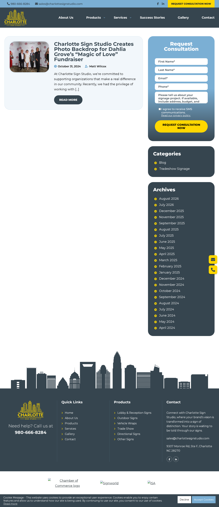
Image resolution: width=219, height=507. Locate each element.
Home (69, 412)
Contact (208, 17)
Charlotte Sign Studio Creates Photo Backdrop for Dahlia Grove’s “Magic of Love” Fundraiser (94, 52)
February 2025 (170, 266)
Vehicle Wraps (127, 423)
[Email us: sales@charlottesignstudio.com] (213, 259)
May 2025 (166, 248)
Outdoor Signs (127, 418)
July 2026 (166, 205)
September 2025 (172, 223)
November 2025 (171, 217)
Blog (162, 163)
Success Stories (152, 17)
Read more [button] (10, 503)
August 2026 (169, 199)
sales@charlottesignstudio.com (61, 3)
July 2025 (166, 235)
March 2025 (168, 260)
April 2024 (167, 328)
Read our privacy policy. (176, 115)
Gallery (183, 17)
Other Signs (125, 439)
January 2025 (169, 272)
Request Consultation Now (191, 3)
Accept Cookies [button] (204, 499)
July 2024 (166, 309)
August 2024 (169, 303)
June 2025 (167, 242)
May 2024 (166, 322)
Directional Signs (128, 434)
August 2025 (169, 229)
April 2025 (167, 254)
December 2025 (171, 211)
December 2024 (171, 278)
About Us (66, 17)
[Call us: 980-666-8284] (213, 269)
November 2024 (171, 285)
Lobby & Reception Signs (134, 412)
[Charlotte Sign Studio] (19, 17)
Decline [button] (184, 499)
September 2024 (172, 297)
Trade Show (125, 428)
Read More (68, 99)
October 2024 (169, 291)
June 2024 (167, 315)
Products (93, 17)
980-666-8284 (20, 3)
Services (120, 17)
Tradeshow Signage (174, 169)
